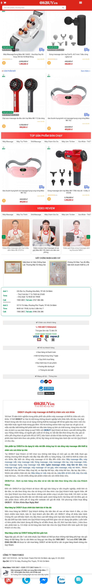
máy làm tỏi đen (74, 465)
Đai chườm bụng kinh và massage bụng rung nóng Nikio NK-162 (68, 119)
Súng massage (41, 462)
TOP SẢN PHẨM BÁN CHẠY (46, 135)
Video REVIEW (46, 208)
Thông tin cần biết (46, 370)
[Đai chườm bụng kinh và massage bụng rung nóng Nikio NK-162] (68, 95)
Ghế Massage (36, 142)
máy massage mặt (26, 462)
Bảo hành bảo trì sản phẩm (46, 363)
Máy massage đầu (74, 459)
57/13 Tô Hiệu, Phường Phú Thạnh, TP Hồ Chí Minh (37, 305)
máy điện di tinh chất (66, 473)
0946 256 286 (38, 312)
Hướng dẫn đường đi (46, 366)
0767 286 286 (38, 300)
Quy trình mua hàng (46, 359)
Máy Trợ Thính (22, 142)
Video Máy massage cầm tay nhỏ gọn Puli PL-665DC (76, 249)
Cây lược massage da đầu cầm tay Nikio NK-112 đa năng (23, 118)
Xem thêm (85, 71)
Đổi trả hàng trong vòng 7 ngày (46, 356)
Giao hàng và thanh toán (46, 352)
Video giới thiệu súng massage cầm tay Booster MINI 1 (46, 249)
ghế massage (24, 468)
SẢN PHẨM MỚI (10, 71)
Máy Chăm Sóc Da (51, 142)
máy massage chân (78, 462)
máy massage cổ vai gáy (42, 468)
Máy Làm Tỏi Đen (68, 142)
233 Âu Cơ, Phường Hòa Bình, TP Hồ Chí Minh (34, 291)
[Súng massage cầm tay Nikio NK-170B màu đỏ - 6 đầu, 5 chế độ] (68, 167)
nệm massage (61, 468)
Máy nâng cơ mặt (38, 473)
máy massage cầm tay (59, 462)
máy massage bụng (13, 465)
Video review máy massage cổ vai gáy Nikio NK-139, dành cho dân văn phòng (15, 250)
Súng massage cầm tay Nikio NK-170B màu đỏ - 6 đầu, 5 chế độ (69, 192)
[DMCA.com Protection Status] (46, 393)
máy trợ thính (74, 468)
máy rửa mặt (81, 473)
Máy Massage (8, 142)
